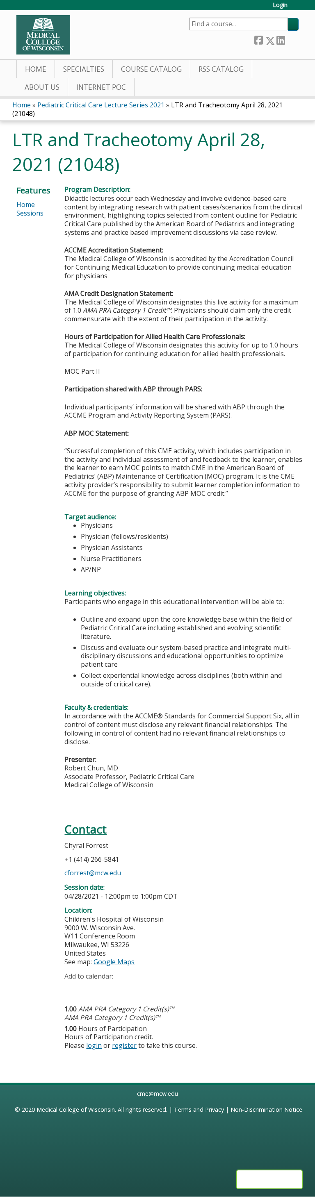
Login (280, 5)
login (94, 1045)
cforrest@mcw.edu (92, 872)
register (124, 1045)
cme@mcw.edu (157, 1093)
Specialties (83, 69)
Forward (292, 38)
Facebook (258, 39)
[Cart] (296, 8)
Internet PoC (101, 87)
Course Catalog (151, 69)
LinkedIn (280, 39)
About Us (42, 87)
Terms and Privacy (199, 1109)
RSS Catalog (221, 69)
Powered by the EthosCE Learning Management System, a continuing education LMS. (269, 1179)
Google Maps (114, 961)
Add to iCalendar (109, 988)
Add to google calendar (72, 989)
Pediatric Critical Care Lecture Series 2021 (100, 104)
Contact (85, 829)
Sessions (29, 213)
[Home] (43, 34)
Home (35, 69)
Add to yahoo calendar (91, 989)
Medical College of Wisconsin (76, 1109)
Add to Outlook (129, 989)
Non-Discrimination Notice (266, 1109)
